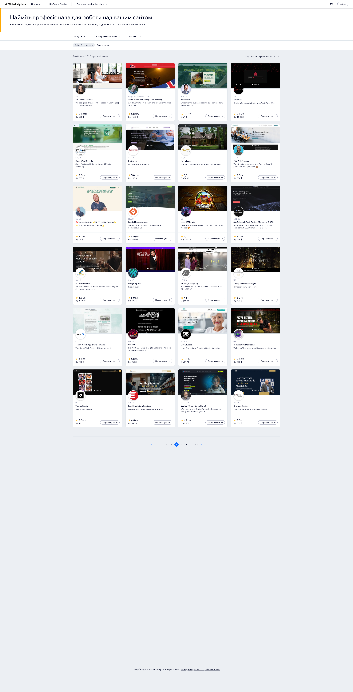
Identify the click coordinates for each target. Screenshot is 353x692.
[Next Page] (201, 444)
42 (196, 444)
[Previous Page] (152, 444)
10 (186, 444)
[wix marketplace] (15, 4)
